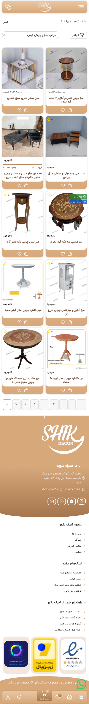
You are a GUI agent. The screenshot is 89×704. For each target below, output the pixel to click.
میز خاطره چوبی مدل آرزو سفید (23, 310)
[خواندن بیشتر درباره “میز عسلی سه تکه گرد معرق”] (70, 254)
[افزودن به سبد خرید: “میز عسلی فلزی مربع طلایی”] (26, 110)
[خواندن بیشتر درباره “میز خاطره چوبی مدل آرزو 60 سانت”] (70, 390)
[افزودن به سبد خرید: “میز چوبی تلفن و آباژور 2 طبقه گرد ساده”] (70, 110)
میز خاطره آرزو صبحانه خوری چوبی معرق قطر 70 (23, 380)
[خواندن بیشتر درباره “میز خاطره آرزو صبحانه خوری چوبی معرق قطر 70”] (26, 390)
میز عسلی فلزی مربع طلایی (23, 98)
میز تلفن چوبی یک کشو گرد (23, 242)
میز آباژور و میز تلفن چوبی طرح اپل (66, 312)
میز (74, 21)
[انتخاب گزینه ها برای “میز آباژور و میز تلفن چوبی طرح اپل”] (70, 322)
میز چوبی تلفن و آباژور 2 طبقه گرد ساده (66, 100)
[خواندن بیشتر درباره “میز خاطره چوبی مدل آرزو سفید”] (26, 322)
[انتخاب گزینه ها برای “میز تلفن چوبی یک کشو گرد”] (26, 254)
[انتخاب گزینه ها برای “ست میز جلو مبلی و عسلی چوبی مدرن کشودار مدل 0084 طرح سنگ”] (26, 185)
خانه (83, 21)
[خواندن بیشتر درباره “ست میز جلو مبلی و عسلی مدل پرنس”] (70, 185)
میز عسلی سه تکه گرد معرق (66, 242)
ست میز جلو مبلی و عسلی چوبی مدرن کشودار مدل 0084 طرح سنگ (23, 175)
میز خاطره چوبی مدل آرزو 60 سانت (66, 380)
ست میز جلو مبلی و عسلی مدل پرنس (66, 175)
